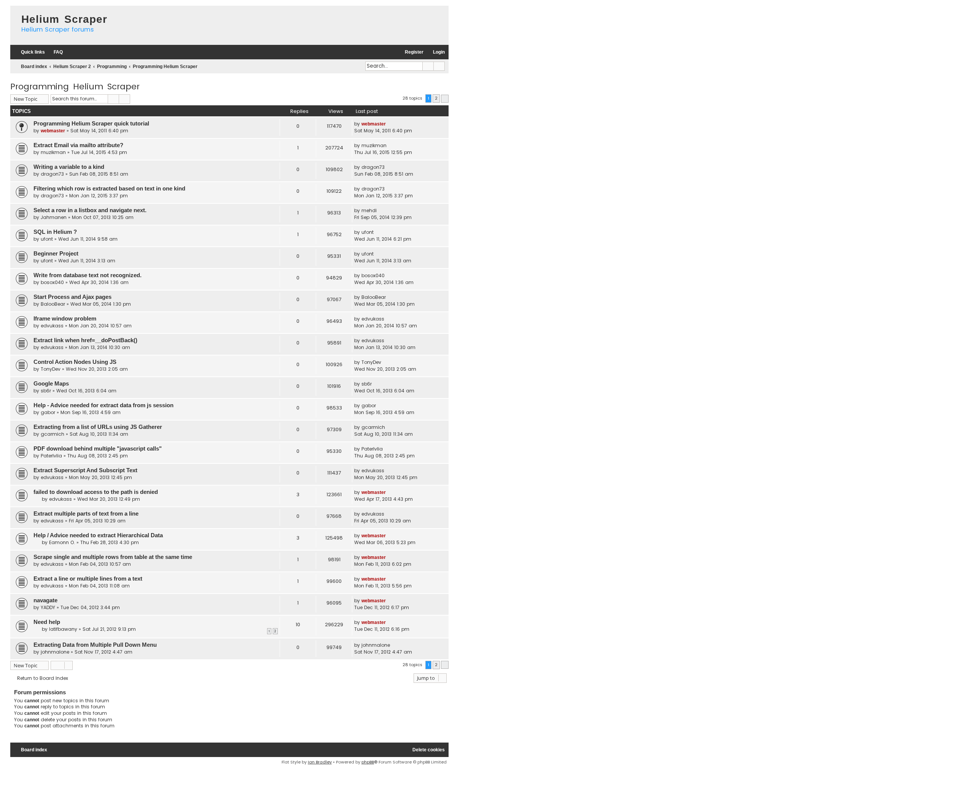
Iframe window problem (64, 319)
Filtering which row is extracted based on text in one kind (109, 189)
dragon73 (52, 174)
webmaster (53, 130)
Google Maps (51, 384)
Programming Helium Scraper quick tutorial (91, 124)
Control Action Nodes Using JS (74, 362)
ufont (47, 239)
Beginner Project (55, 254)
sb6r (46, 390)
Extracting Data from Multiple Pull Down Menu (95, 645)
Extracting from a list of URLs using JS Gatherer (97, 427)
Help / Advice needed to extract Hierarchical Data (98, 535)
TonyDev (50, 369)
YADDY (48, 607)
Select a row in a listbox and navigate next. (89, 210)
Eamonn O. (62, 542)
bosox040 (52, 282)
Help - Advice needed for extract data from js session (103, 405)
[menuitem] (55, 52)
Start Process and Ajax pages (72, 297)
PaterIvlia (51, 455)
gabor (48, 412)
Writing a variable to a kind (68, 167)
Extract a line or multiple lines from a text (87, 579)
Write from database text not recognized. (87, 275)
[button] (445, 99)
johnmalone (55, 652)
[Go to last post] (389, 124)
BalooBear (53, 304)
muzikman (53, 152)
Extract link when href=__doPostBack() (85, 340)
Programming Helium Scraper (75, 86)
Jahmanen (54, 217)
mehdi (369, 210)
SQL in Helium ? (55, 232)
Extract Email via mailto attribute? (78, 145)
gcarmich (52, 434)
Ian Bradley (320, 762)
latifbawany (63, 629)
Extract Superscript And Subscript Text (85, 470)
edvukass (52, 325)
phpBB (367, 762)
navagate (45, 600)
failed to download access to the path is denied (95, 492)
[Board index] (14, 13)
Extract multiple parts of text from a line (85, 514)
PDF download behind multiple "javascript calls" (97, 449)
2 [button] (436, 98)
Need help (46, 622)
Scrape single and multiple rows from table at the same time (112, 557)
